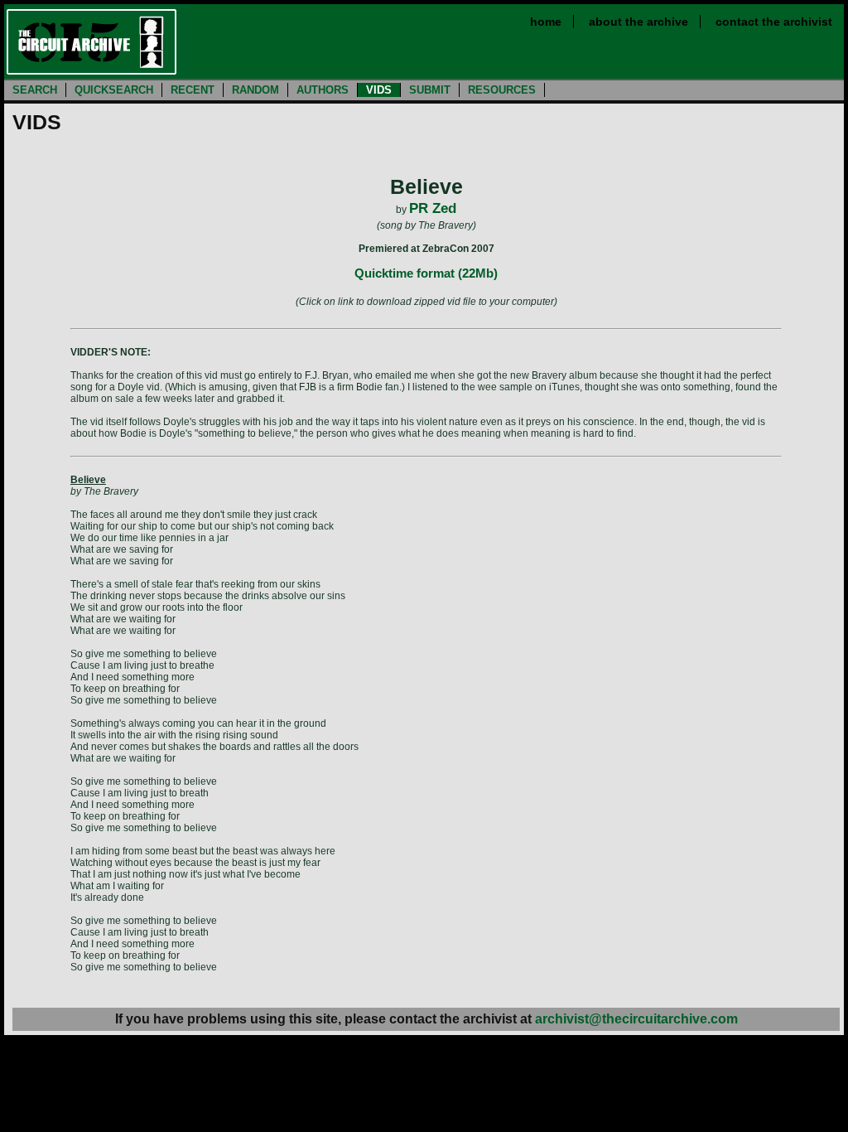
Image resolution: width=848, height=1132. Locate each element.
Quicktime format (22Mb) (426, 273)
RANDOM (255, 90)
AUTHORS (322, 90)
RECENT (192, 90)
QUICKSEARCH (114, 90)
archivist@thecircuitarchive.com (636, 1019)
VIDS (379, 90)
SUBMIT (429, 90)
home (545, 21)
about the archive (638, 21)
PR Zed (432, 208)
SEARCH (34, 90)
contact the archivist (774, 21)
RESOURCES (502, 90)
